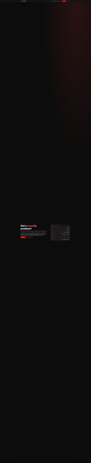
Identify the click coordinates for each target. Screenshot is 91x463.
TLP (62, 237)
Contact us (23, 237)
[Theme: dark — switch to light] (69, 1)
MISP (66, 237)
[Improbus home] (23, 1)
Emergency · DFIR (29, 237)
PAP (64, 237)
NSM (68, 237)
